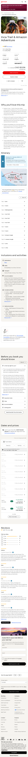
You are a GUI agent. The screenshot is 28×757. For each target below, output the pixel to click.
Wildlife (16, 729)
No (19, 675)
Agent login (3, 712)
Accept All (14, 752)
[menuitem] (4, 1)
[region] (14, 748)
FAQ (2, 724)
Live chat (3, 722)
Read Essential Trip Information (14, 412)
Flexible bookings (5, 707)
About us (16, 698)
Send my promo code (14, 664)
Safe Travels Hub (4, 702)
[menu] (25, 1)
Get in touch (3, 719)
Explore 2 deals (14, 77)
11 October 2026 (22, 69)
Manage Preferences (14, 755)
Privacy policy (17, 707)
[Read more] (2, 13)
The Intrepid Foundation (20, 722)
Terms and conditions (9, 433)
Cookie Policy (4, 750)
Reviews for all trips (16, 622)
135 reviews (9, 46)
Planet (16, 726)
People (16, 724)
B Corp (16, 719)
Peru (13, 12)
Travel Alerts (3, 705)
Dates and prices (14, 72)
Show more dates (13, 516)
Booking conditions (5, 709)
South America (7, 12)
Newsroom (3, 729)
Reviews (2, 726)
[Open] (12, 530)
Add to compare (11, 81)
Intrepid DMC (17, 702)
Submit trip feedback (5, 700)
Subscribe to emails (14, 691)
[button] (14, 25)
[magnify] (22, 1)
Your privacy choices (20, 709)
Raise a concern (4, 731)
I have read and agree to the (13, 659)
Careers (16, 705)
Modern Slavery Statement (20, 731)
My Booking (3, 698)
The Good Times (18, 700)
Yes (15, 675)
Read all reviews (5, 622)
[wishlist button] (22, 81)
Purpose (17, 717)
